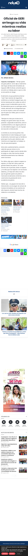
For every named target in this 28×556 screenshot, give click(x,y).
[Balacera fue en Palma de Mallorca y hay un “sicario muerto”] (6, 220)
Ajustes (18, 553)
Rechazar (12, 553)
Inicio (12, 14)
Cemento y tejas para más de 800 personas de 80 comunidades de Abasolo (9, 469)
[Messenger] (18, 53)
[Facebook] (5, 53)
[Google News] (14, 244)
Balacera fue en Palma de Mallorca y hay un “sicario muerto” (6, 226)
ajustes (21, 551)
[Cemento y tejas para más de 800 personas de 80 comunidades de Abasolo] (23, 470)
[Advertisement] (14, 273)
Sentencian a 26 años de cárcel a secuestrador (17, 207)
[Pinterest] (11, 53)
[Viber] (21, 56)
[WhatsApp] (21, 53)
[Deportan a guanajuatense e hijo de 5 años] (23, 446)
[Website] (14, 294)
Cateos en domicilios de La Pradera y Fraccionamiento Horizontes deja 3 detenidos (6, 209)
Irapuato (16, 14)
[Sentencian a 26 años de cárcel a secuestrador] (18, 202)
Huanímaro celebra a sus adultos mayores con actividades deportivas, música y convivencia (8, 453)
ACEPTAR (5, 553)
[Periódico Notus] (14, 3)
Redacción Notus (9, 48)
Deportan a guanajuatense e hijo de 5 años (9, 445)
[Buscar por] (26, 7)
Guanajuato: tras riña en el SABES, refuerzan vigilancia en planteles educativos (9, 438)
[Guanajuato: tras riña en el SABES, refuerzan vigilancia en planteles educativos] (23, 439)
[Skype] (15, 53)
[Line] (25, 56)
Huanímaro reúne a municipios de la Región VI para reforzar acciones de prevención (8, 462)
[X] (8, 53)
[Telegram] (25, 53)
